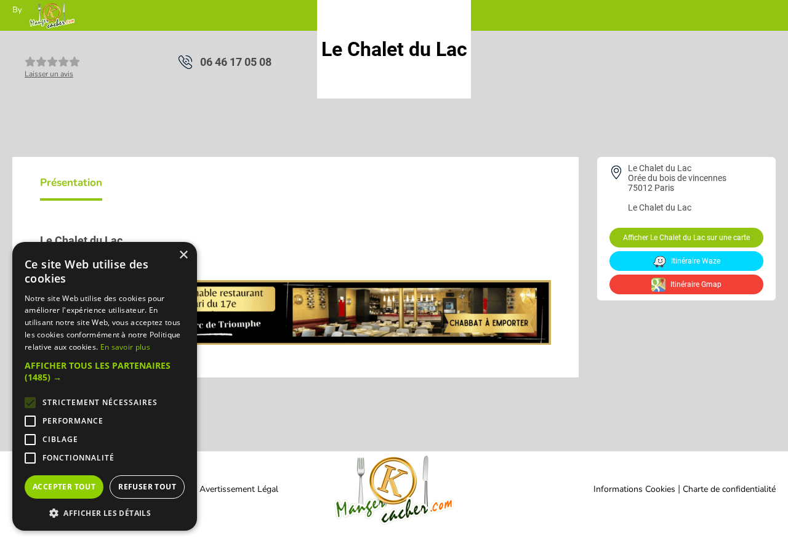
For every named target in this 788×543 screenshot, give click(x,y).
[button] (105, 371)
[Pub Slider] (295, 341)
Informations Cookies (634, 489)
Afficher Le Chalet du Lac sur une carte (686, 237)
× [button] (183, 255)
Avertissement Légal (238, 489)
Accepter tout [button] (64, 486)
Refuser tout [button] (147, 486)
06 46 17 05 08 (235, 61)
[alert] (104, 386)
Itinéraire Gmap (695, 284)
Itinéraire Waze (694, 261)
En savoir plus (125, 347)
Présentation (71, 182)
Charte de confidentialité (729, 489)
